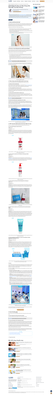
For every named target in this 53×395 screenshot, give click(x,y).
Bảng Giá (26, 1)
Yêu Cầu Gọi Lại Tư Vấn (20, 309)
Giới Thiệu (18, 1)
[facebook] (8, 386)
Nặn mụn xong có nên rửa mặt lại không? (15, 334)
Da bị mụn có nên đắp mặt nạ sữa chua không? (23, 364)
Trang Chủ (14, 1)
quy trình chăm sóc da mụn (22, 14)
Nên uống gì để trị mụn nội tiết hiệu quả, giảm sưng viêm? (23, 348)
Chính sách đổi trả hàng (38, 379)
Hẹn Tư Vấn (41, 1)
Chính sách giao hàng (38, 378)
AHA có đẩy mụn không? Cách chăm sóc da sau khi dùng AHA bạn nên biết (23, 370)
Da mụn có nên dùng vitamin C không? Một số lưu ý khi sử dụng (24, 342)
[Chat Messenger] (51, 393)
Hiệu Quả (29, 1)
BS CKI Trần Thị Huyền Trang (24, 9)
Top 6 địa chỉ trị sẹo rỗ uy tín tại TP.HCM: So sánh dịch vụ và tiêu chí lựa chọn (41, 10)
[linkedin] (10, 386)
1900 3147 (10, 383)
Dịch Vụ (22, 1)
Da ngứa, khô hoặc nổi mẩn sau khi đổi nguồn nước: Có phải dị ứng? (41, 21)
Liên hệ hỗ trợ (37, 384)
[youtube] (12, 386)
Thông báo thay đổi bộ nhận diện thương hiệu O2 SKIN (41, 7)
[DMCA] (10, 388)
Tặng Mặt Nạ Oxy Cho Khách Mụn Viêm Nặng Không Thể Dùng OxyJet (41, 14)
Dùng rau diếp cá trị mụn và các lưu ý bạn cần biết (23, 359)
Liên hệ (37, 1)
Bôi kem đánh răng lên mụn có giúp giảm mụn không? (23, 353)
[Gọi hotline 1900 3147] (51, 391)
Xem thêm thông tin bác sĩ (16, 11)
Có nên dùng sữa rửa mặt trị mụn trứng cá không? (16, 332)
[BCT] (14, 388)
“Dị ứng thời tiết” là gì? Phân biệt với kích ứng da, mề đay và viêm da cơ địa (41, 18)
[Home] (10, 377)
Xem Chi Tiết (17, 345)
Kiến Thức (33, 1)
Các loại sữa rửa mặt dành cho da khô (15, 333)
